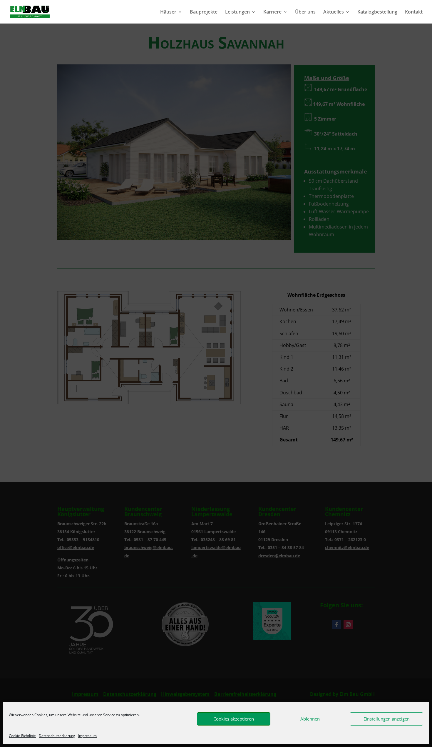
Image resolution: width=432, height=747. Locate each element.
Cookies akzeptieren (233, 719)
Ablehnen (310, 719)
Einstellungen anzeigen (387, 719)
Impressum (87, 735)
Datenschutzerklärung (57, 735)
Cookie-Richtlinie (22, 735)
